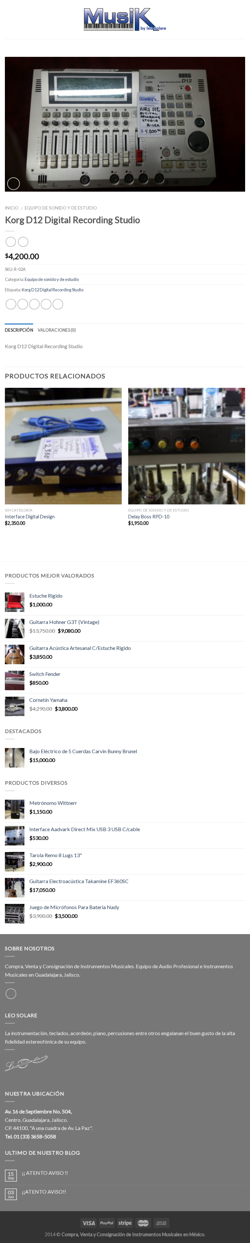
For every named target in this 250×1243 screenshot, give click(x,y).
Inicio (12, 207)
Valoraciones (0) (57, 330)
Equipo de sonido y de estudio (61, 207)
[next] (245, 462)
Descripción (19, 330)
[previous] (5, 462)
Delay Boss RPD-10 (148, 516)
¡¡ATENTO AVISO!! (44, 1191)
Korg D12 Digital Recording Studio (52, 289)
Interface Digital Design (30, 516)
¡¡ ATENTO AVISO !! (45, 1173)
